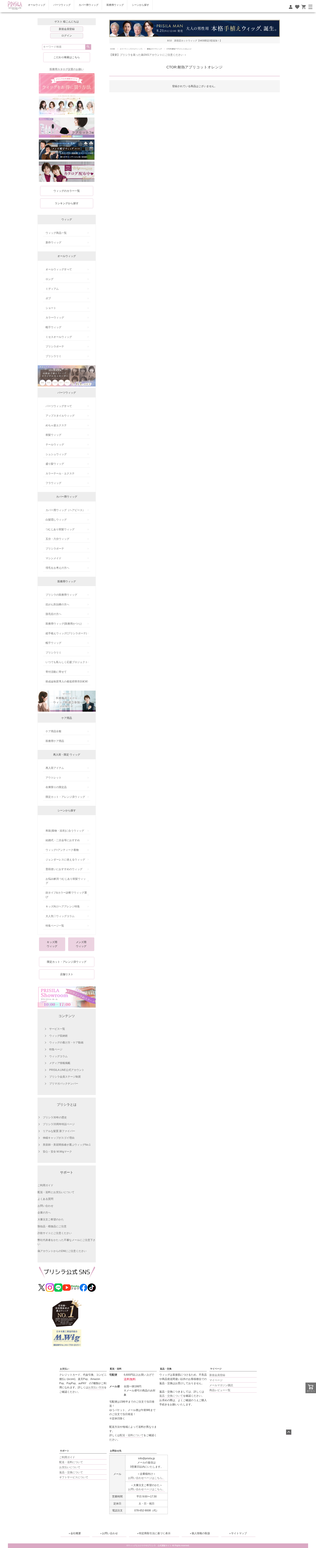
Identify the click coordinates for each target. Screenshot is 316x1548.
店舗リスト (66, 974)
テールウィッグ (55, 444)
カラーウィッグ (55, 317)
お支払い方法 (96, 1387)
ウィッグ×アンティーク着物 (62, 850)
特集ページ (55, 1049)
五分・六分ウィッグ (57, 538)
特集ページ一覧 (55, 925)
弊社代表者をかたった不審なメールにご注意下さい (66, 1242)
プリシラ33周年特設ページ (59, 1124)
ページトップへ (288, 1432)
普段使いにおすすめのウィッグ (64, 869)
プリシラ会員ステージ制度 (65, 1076)
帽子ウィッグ (53, 327)
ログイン (66, 35)
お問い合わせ (45, 1205)
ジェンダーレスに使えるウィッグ (65, 859)
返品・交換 (165, 1368)
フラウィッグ (53, 483)
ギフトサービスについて (73, 1477)
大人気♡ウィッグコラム (60, 916)
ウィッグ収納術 (58, 1035)
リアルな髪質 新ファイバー (59, 1131)
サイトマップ (239, 1533)
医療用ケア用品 (55, 741)
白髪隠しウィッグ (56, 519)
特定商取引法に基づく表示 (155, 1533)
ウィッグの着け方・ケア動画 (66, 1042)
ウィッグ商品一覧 (56, 233)
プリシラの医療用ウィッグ (61, 594)
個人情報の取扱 (201, 1533)
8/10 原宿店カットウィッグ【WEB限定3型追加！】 (194, 40)
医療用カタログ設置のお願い (67, 69)
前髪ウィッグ (53, 434)
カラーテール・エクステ (60, 473)
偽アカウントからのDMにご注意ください (62, 1251)
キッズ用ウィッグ (52, 944)
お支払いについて (69, 1467)
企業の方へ (44, 1212)
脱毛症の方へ (53, 614)
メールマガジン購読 (221, 1385)
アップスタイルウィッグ (60, 415)
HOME (112, 49)
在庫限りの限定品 (56, 787)
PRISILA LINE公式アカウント (66, 1070)
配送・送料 (115, 1368)
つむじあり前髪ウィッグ (60, 529)
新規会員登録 (67, 29)
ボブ (48, 298)
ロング (49, 279)
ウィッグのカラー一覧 (66, 190)
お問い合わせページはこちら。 (146, 1478)
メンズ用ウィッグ (81, 944)
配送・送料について (71, 1462)
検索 (88, 47)
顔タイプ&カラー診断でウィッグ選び (66, 894)
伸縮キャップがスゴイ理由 (58, 1137)
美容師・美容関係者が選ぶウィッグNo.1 (67, 1144)
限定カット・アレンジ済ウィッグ (65, 796)
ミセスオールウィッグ (59, 337)
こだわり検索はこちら (66, 57)
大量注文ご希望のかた (51, 1219)
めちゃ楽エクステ (56, 425)
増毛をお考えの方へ (57, 567)
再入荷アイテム (55, 768)
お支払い (64, 1368)
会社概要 (75, 1533)
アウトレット (53, 777)
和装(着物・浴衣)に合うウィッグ (65, 830)
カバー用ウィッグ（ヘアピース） (65, 510)
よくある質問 (45, 1199)
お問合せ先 (115, 1450)
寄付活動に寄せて (56, 671)
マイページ (216, 1368)
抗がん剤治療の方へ (57, 604)
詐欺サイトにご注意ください (55, 1233)
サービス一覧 (57, 1028)
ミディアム (52, 288)
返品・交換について (171, 1395)
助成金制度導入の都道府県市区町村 (67, 681)
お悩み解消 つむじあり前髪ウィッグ (66, 881)
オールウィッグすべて (59, 269)
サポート (64, 1450)
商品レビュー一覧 (219, 1390)
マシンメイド (53, 558)
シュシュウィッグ (56, 454)
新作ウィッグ (53, 242)
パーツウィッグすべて (59, 406)
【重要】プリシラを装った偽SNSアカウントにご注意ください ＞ (148, 54)
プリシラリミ (53, 356)
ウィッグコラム (58, 1056)
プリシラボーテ (55, 346)
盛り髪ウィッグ (55, 463)
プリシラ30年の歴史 (55, 1117)
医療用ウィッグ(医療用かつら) (63, 623)
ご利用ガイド (45, 1185)
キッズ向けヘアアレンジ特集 (63, 906)
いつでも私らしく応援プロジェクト (67, 662)
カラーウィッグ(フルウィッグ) (131, 49)
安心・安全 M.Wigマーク (57, 1151)
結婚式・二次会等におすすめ (63, 840)
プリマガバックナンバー (63, 1083)
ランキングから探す (67, 203)
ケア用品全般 (53, 731)
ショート (51, 308)
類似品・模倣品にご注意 (52, 1226)
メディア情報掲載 (59, 1063)
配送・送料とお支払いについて (56, 1192)
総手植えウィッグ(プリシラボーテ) (66, 633)
